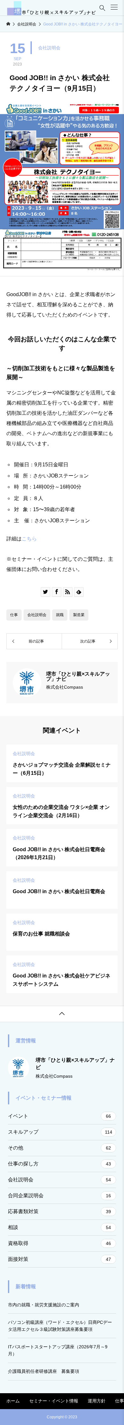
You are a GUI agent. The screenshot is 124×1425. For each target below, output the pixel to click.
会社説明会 (49, 47)
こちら (29, 538)
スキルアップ (60, 1132)
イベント (59, 1116)
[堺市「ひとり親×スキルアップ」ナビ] (51, 8)
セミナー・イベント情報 (53, 1400)
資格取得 (59, 1243)
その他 (59, 1147)
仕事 (14, 615)
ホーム (13, 1400)
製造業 (79, 615)
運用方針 (97, 1400)
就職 (60, 615)
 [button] (62, 1014)
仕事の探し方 (59, 1163)
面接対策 (59, 1259)
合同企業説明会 (59, 1195)
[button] (114, 7)
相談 (59, 1227)
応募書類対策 (59, 1211)
